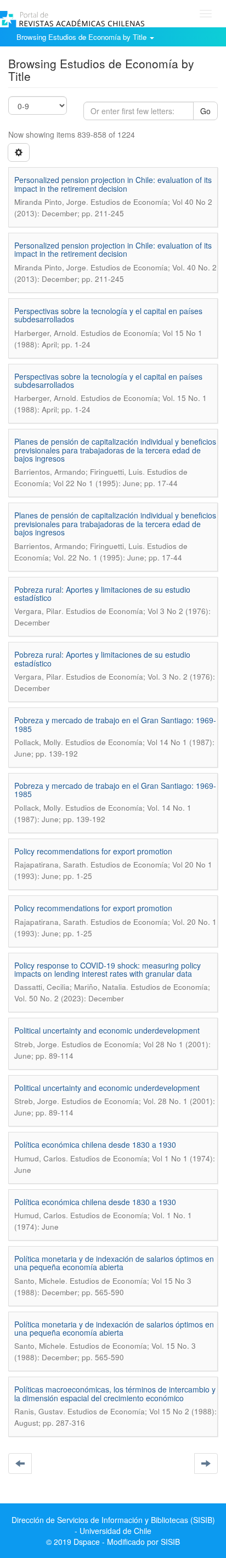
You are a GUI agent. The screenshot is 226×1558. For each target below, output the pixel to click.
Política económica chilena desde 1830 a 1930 (95, 1144)
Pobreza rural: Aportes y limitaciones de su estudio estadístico (102, 593)
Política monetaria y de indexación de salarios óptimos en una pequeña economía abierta (114, 1262)
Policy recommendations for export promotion (93, 851)
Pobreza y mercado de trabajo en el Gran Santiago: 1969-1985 (115, 724)
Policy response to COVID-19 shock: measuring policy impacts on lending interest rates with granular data (107, 969)
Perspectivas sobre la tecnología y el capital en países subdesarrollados (108, 314)
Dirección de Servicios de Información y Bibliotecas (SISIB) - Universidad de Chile (113, 1525)
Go (205, 110)
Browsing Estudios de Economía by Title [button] (82, 37)
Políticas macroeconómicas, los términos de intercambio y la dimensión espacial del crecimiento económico (115, 1393)
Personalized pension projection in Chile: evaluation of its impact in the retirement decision (113, 183)
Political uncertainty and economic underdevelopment (107, 1030)
